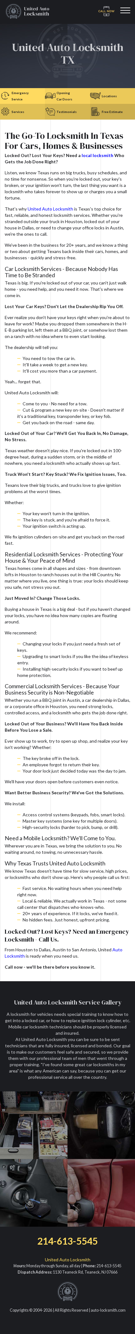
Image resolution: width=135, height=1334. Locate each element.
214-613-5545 (67, 1241)
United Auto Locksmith (50, 208)
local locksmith (97, 155)
